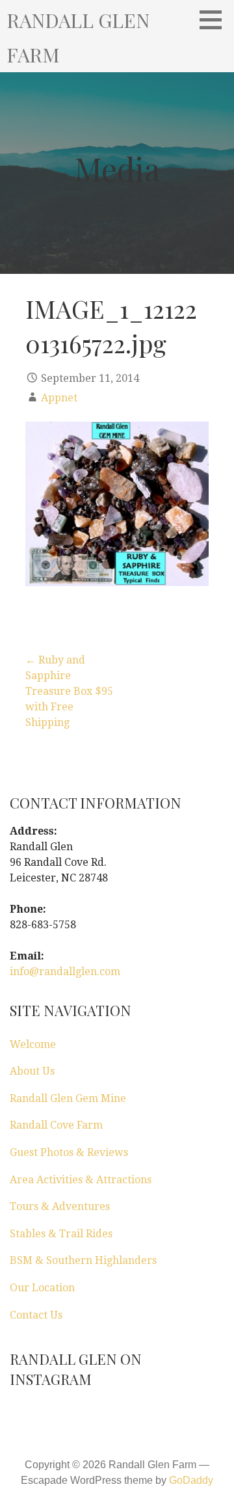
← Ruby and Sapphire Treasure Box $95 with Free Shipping (69, 691)
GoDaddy (191, 1480)
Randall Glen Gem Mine (68, 1098)
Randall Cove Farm (56, 1125)
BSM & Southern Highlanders (83, 1260)
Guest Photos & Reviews (69, 1152)
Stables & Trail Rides (61, 1234)
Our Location (42, 1288)
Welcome (33, 1044)
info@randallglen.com (65, 971)
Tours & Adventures (60, 1206)
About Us (32, 1071)
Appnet (59, 398)
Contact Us (36, 1315)
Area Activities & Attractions (80, 1180)
